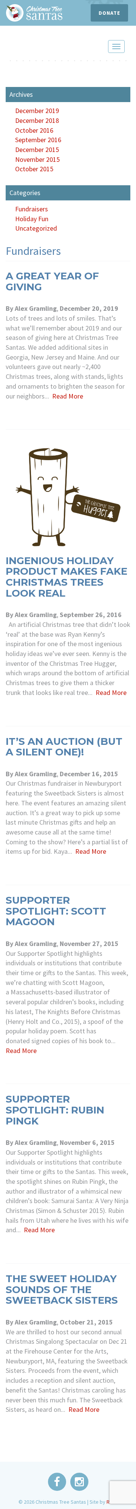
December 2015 (37, 149)
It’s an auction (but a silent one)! (64, 746)
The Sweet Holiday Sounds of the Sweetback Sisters (62, 1289)
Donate (109, 12)
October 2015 (34, 168)
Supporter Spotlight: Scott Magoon (56, 911)
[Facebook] (57, 1481)
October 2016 (34, 130)
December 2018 (37, 120)
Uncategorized (36, 228)
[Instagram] (79, 1481)
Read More (67, 396)
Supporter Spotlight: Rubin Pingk (55, 1110)
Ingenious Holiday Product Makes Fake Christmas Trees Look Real (66, 577)
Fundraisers (31, 209)
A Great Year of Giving (52, 281)
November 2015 (37, 159)
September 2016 (38, 139)
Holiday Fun (31, 218)
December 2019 (37, 110)
